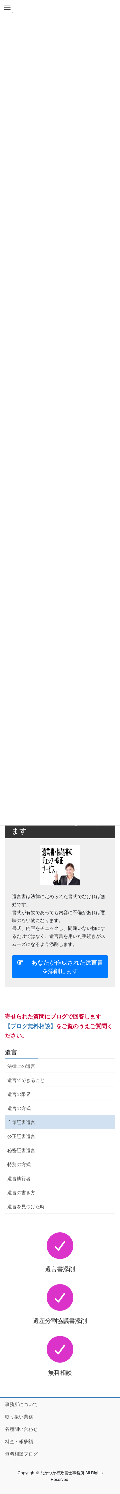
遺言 (11, 1051)
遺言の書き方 (21, 1192)
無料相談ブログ (21, 1453)
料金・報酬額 (19, 1441)
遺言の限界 (19, 1094)
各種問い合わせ (21, 1428)
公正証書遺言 (21, 1136)
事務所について (21, 1404)
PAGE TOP (110, 1443)
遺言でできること (26, 1080)
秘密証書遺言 (21, 1150)
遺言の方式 (19, 1108)
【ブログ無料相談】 (30, 1026)
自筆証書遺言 (21, 1122)
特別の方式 (19, 1164)
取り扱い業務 (19, 1416)
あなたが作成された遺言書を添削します (63, 966)
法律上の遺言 (21, 1066)
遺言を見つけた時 (26, 1206)
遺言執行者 (19, 1178)
